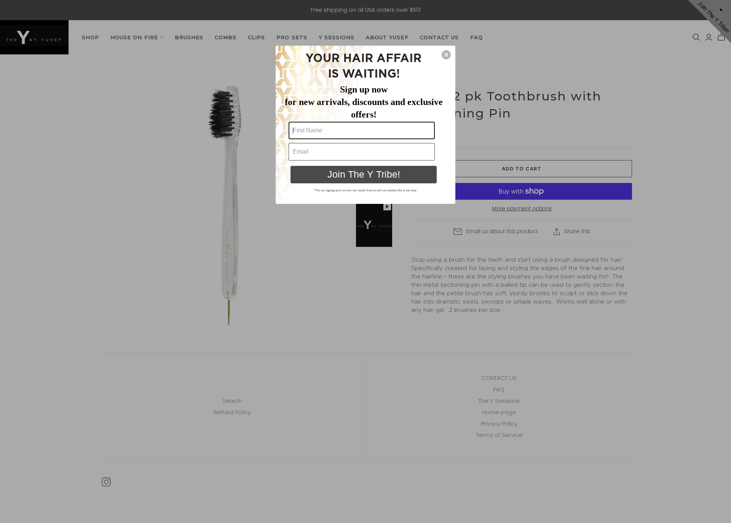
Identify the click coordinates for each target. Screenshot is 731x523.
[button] (446, 54)
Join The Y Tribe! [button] (363, 174)
